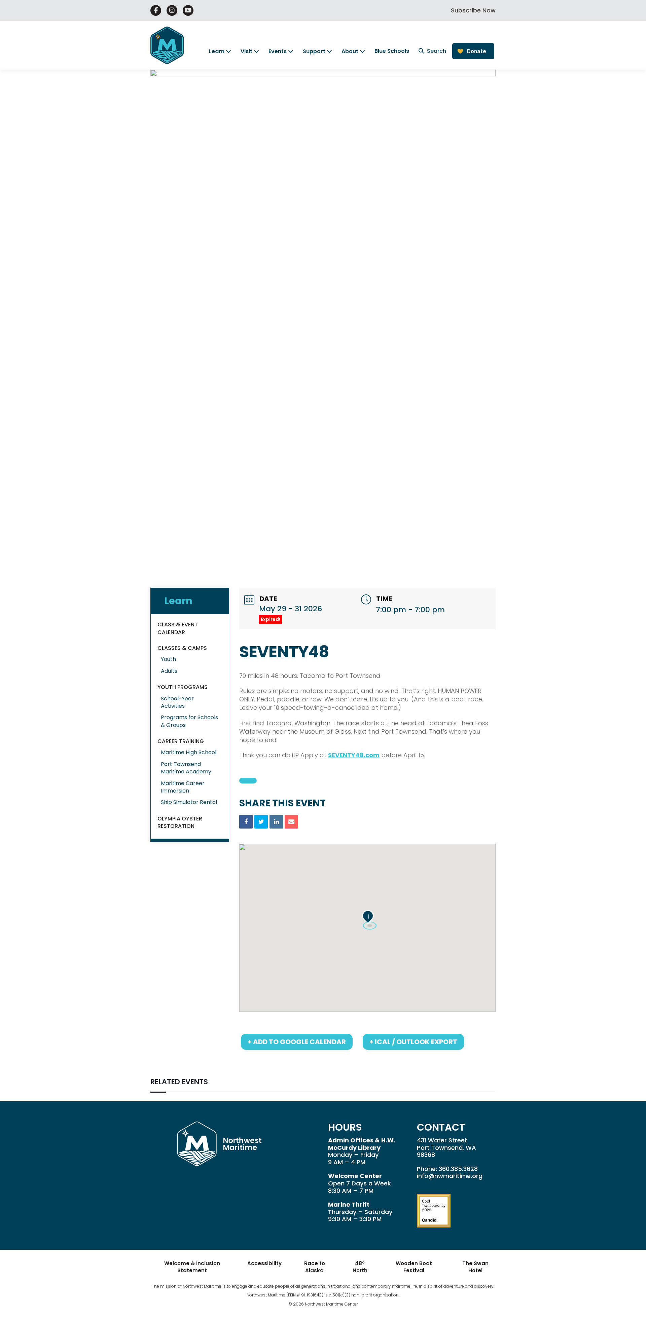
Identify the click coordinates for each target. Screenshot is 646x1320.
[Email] (291, 822)
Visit (246, 51)
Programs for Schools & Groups (189, 721)
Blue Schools (391, 51)
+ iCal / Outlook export (413, 1042)
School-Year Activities (177, 702)
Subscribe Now (473, 10)
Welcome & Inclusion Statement (192, 1267)
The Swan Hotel (475, 1267)
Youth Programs (182, 687)
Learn (216, 51)
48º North (360, 1267)
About (350, 51)
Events (277, 51)
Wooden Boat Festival (414, 1267)
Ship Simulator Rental (189, 802)
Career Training (180, 741)
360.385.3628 (458, 1169)
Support (314, 51)
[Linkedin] (276, 822)
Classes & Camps (182, 648)
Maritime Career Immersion (183, 787)
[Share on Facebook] (246, 822)
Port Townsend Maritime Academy (186, 767)
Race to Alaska (314, 1267)
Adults (169, 671)
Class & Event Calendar (177, 628)
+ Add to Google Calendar (297, 1042)
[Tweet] (261, 822)
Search (436, 51)
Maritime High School (188, 752)
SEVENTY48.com (354, 755)
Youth (168, 659)
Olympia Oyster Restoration (179, 822)
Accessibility (264, 1263)
